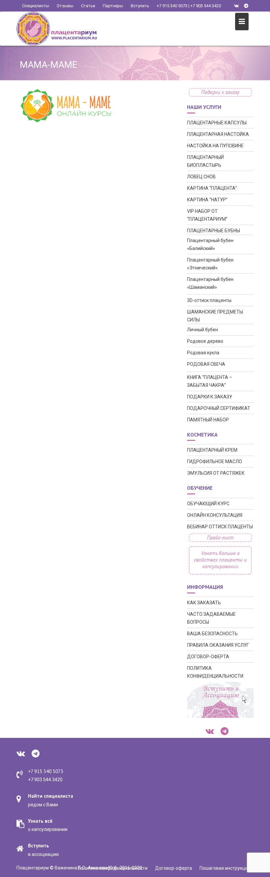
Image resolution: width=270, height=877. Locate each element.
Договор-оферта (173, 868)
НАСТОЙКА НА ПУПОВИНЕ (215, 145)
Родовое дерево (205, 341)
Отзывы (65, 5)
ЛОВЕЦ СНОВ (201, 176)
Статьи (88, 5)
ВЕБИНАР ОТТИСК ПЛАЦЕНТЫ (220, 526)
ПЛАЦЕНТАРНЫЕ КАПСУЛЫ (217, 122)
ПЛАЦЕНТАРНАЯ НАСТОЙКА (218, 134)
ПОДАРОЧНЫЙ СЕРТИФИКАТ (218, 408)
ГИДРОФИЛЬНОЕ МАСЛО (214, 461)
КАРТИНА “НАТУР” (207, 199)
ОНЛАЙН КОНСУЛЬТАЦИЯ (214, 515)
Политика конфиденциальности (113, 868)
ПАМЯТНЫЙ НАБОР (208, 419)
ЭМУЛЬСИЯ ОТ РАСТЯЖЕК (216, 473)
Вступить (140, 5)
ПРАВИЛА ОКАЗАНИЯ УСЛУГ (218, 645)
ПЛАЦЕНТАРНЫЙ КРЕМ (212, 450)
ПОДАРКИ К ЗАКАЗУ (209, 396)
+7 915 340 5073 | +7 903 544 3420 (189, 5)
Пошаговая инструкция (225, 868)
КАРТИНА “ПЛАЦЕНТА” (212, 188)
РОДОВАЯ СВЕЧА (206, 364)
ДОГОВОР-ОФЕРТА (208, 656)
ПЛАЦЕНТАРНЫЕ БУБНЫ (213, 230)
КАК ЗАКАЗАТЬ (204, 602)
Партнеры (113, 5)
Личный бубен (202, 329)
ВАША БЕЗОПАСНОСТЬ (212, 633)
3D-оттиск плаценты (209, 300)
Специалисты (35, 5)
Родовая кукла (203, 352)
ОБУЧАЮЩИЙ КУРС (208, 503)
